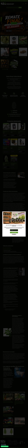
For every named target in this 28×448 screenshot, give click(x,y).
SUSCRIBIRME (14, 232)
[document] (14, 224)
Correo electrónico (13, 228)
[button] (5, 446)
